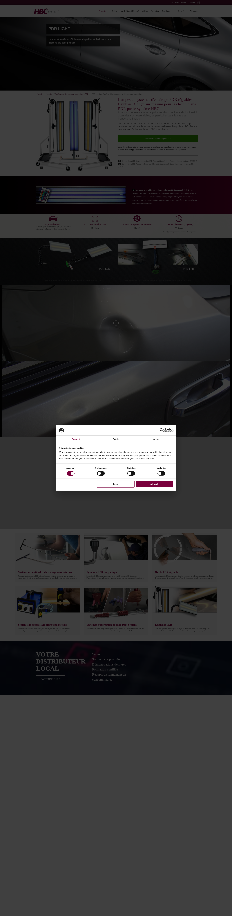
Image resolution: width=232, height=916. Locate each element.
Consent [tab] (76, 439)
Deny (115, 484)
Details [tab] (116, 439)
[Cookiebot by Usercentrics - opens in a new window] (161, 430)
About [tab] (156, 439)
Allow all (154, 484)
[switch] (101, 473)
